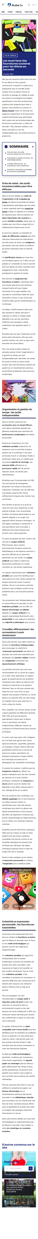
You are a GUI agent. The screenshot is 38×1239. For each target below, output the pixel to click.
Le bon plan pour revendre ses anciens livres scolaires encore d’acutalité (18, 1188)
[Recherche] (28, 4)
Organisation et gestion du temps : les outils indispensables (20, 159)
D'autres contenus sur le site (18, 1146)
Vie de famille (10, 55)
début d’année (8, 111)
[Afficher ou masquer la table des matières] (31, 147)
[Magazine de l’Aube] (15, 5)
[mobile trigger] (4, 5)
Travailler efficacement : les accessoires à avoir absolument (18, 165)
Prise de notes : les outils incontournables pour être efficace (19, 153)
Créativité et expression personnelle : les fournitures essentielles (20, 170)
